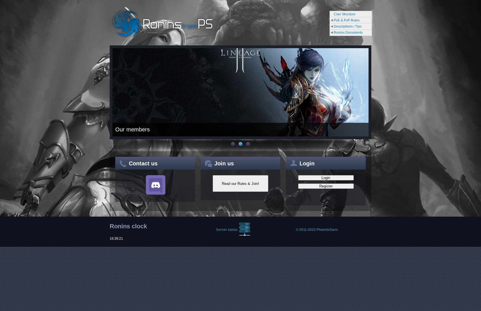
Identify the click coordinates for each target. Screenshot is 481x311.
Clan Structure (344, 14)
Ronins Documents (348, 33)
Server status (227, 230)
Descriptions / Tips (348, 26)
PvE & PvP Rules (347, 20)
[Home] (162, 37)
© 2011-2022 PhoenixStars (317, 230)
